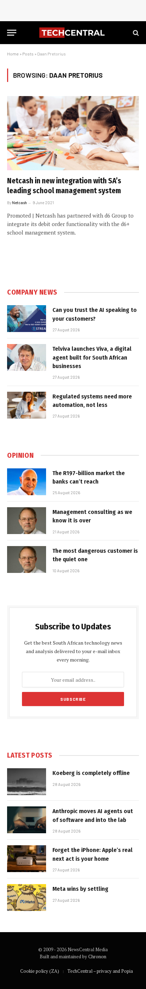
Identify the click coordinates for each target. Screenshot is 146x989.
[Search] (135, 33)
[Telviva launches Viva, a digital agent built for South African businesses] (26, 357)
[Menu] (11, 33)
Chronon (97, 956)
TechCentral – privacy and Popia (100, 971)
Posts (28, 53)
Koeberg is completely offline (91, 773)
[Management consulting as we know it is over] (26, 520)
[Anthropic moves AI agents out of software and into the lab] (26, 819)
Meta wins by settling (80, 889)
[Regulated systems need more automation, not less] (26, 405)
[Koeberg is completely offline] (26, 781)
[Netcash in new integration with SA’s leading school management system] (73, 133)
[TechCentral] (73, 32)
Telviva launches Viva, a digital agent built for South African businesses (91, 357)
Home (13, 53)
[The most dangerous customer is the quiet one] (26, 559)
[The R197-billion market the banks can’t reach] (26, 481)
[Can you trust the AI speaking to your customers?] (26, 318)
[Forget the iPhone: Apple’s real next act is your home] (26, 858)
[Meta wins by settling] (26, 897)
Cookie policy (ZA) (39, 971)
